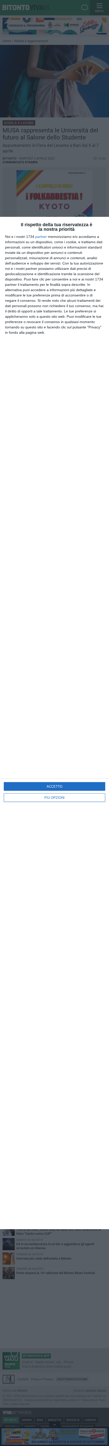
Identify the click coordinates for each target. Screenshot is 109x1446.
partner (41, 236)
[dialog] (54, 723)
